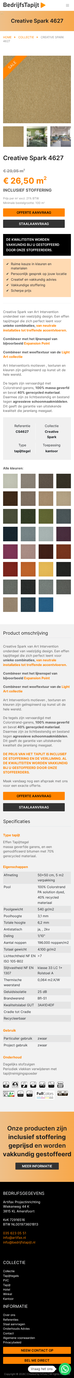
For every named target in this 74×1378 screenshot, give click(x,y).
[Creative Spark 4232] (28, 569)
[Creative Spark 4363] (46, 551)
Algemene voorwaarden (19, 1338)
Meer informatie (37, 1166)
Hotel (6, 1289)
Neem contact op (37, 1350)
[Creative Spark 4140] (46, 569)
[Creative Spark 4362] (63, 551)
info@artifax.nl (14, 1238)
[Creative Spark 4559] (28, 534)
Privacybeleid (12, 1342)
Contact (8, 1333)
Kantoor (8, 1298)
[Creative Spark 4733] (46, 498)
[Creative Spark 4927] (46, 587)
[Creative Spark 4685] (10, 516)
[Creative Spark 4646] (28, 516)
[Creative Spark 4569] (63, 516)
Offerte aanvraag (34, 212)
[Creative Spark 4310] (10, 569)
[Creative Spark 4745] (28, 498)
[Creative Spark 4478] (63, 534)
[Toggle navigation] (67, 5)
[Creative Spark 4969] (10, 587)
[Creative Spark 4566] (10, 534)
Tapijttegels (11, 1275)
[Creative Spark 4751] (10, 604)
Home (7, 37)
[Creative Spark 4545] (46, 534)
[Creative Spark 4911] (10, 481)
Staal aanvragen (14, 1324)
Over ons (9, 1315)
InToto (43, 1374)
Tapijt (6, 1285)
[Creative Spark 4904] (28, 481)
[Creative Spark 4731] (63, 498)
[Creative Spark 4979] (63, 587)
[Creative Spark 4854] (46, 481)
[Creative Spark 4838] (10, 498)
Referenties (10, 1319)
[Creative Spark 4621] (46, 516)
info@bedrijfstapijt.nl (19, 1242)
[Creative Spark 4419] (28, 551)
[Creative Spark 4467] (10, 551)
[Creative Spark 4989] (28, 587)
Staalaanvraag (34, 224)
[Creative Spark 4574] (28, 604)
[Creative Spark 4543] (46, 604)
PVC (6, 1280)
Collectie (26, 37)
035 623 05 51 (14, 1233)
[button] (65, 1369)
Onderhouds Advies (16, 1328)
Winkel (7, 1294)
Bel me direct (37, 1360)
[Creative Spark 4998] (63, 569)
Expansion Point (37, 343)
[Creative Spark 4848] (63, 481)
